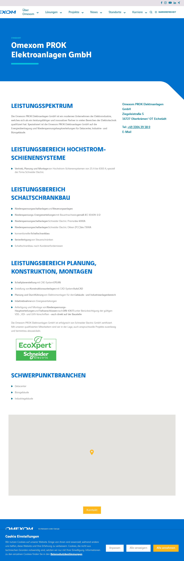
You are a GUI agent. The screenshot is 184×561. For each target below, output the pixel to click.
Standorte (115, 12)
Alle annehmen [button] (166, 548)
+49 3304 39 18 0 (139, 127)
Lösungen (51, 12)
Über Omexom (28, 12)
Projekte (74, 12)
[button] (92, 452)
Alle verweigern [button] (138, 548)
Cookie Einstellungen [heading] (22, 536)
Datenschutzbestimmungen (66, 554)
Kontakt (91, 510)
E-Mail (126, 132)
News (94, 12)
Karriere (137, 12)
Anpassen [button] (114, 548)
